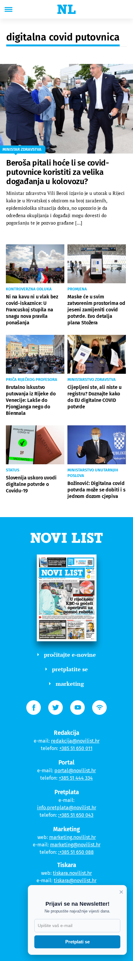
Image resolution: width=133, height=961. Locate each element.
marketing (70, 683)
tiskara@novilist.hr (75, 880)
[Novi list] (66, 9)
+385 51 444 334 (76, 778)
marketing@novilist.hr (75, 845)
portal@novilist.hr (75, 770)
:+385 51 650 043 (75, 815)
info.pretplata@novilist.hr (66, 808)
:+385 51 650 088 (76, 852)
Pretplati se (77, 941)
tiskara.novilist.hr (72, 873)
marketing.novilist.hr (72, 837)
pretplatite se (70, 669)
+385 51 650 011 (75, 748)
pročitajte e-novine (70, 654)
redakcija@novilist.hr (75, 741)
